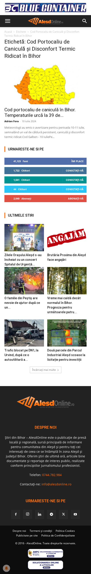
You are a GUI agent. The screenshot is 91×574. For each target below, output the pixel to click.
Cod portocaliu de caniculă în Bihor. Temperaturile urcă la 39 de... (40, 112)
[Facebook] (15, 514)
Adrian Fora (11, 121)
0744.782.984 (52, 475)
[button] (7, 21)
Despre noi (19, 531)
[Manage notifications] (6, 568)
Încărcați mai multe (44, 370)
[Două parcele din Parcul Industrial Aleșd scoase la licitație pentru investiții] (67, 333)
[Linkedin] (39, 514)
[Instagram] (27, 514)
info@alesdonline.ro (56, 484)
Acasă (8, 32)
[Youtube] (75, 514)
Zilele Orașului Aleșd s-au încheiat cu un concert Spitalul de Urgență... (23, 259)
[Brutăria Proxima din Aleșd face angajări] (67, 237)
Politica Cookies (65, 531)
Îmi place (77, 161)
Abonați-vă (75, 198)
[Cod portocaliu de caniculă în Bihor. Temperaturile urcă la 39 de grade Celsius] (45, 84)
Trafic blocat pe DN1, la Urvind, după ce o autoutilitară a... (21, 355)
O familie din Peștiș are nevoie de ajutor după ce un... (22, 302)
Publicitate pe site (27, 535)
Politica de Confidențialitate (58, 535)
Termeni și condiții (41, 531)
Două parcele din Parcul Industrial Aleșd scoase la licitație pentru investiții (66, 355)
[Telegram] (51, 514)
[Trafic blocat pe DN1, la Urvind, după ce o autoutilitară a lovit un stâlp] (24, 333)
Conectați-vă (74, 170)
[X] (63, 514)
